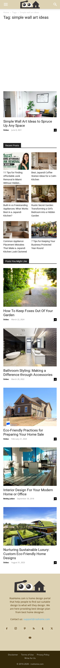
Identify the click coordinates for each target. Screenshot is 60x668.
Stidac (6, 130)
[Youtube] (30, 637)
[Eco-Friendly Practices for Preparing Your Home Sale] (30, 407)
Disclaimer (13, 654)
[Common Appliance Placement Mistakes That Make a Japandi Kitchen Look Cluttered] (16, 230)
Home (6, 12)
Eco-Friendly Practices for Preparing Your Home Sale (23, 432)
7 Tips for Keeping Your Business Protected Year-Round (43, 244)
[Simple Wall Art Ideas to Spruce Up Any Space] (30, 104)
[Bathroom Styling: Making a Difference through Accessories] (30, 347)
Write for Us (30, 658)
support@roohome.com (37, 619)
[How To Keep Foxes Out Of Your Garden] (30, 287)
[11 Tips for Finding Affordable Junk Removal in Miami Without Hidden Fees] (16, 161)
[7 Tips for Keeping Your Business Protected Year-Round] (44, 230)
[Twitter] (51, 628)
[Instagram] (15, 628)
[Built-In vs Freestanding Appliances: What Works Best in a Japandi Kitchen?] (16, 193)
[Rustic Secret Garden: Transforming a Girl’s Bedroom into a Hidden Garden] (44, 193)
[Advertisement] (30, 60)
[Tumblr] (42, 628)
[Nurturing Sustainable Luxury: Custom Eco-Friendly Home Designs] (30, 526)
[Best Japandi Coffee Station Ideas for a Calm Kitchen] (44, 161)
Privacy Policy (43, 654)
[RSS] (33, 628)
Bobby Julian (9, 498)
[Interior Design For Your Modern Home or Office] (30, 466)
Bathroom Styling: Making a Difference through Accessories (27, 373)
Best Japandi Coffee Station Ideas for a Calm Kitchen (43, 176)
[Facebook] (6, 628)
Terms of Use (27, 654)
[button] (5, 4)
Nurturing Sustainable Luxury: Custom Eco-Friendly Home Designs (26, 554)
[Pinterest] (24, 628)
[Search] (55, 4)
